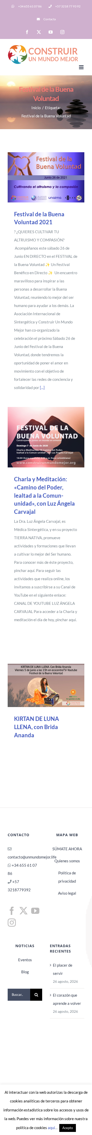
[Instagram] (12, 922)
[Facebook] (12, 911)
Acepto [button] (67, 1128)
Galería (53, 177)
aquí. (52, 1127)
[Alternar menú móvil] (81, 67)
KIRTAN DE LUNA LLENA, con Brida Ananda (39, 685)
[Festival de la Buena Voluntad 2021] (46, 177)
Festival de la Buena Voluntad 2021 (39, 177)
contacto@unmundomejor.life (32, 857)
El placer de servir (62, 969)
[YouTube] (35, 911)
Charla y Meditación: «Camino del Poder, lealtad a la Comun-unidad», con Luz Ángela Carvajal (39, 437)
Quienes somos (67, 860)
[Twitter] (23, 911)
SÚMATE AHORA (67, 848)
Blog (25, 971)
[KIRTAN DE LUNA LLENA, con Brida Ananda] (46, 685)
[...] (42, 387)
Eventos (25, 959)
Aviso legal (67, 893)
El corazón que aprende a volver (67, 999)
